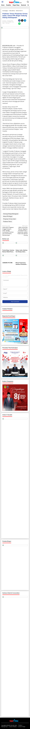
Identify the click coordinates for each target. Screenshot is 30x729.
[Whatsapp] (19, 23)
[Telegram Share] (25, 20)
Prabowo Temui (7, 221)
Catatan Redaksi (13, 726)
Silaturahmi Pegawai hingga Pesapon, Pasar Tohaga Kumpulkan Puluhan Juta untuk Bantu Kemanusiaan (8, 230)
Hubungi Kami (4, 726)
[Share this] (19, 20)
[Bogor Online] (15, 1)
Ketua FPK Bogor (7, 216)
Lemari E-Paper (21, 726)
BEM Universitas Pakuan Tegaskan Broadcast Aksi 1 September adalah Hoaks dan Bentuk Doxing (23, 230)
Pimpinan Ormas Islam (9, 219)
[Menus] (2, 2)
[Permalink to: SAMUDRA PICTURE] (8, 258)
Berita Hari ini (5, 21)
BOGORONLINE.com (8, 45)
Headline (9, 21)
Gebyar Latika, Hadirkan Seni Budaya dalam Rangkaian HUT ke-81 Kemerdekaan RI (21, 251)
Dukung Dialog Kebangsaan (10, 214)
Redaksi (20, 725)
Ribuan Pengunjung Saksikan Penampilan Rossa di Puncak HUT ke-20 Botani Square (21, 263)
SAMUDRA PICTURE (7, 262)
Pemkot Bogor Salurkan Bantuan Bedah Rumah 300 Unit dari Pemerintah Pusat (8, 251)
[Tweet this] (22, 20)
